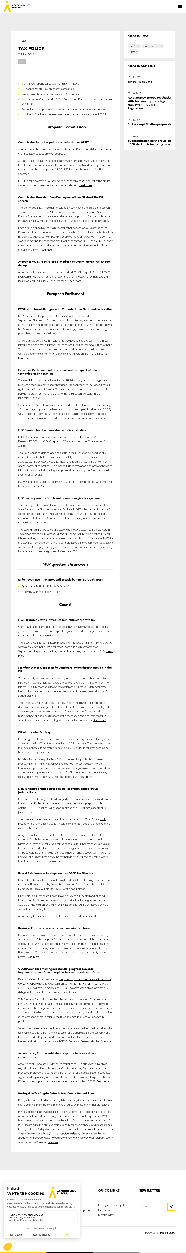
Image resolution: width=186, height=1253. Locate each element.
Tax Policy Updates (153, 46)
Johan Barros (72, 1133)
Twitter (108, 1137)
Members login (107, 1214)
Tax (22, 61)
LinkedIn (53, 1142)
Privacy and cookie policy (112, 1205)
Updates (134, 51)
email (84, 1137)
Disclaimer (104, 1210)
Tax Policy (134, 46)
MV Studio (167, 1232)
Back (24, 40)
